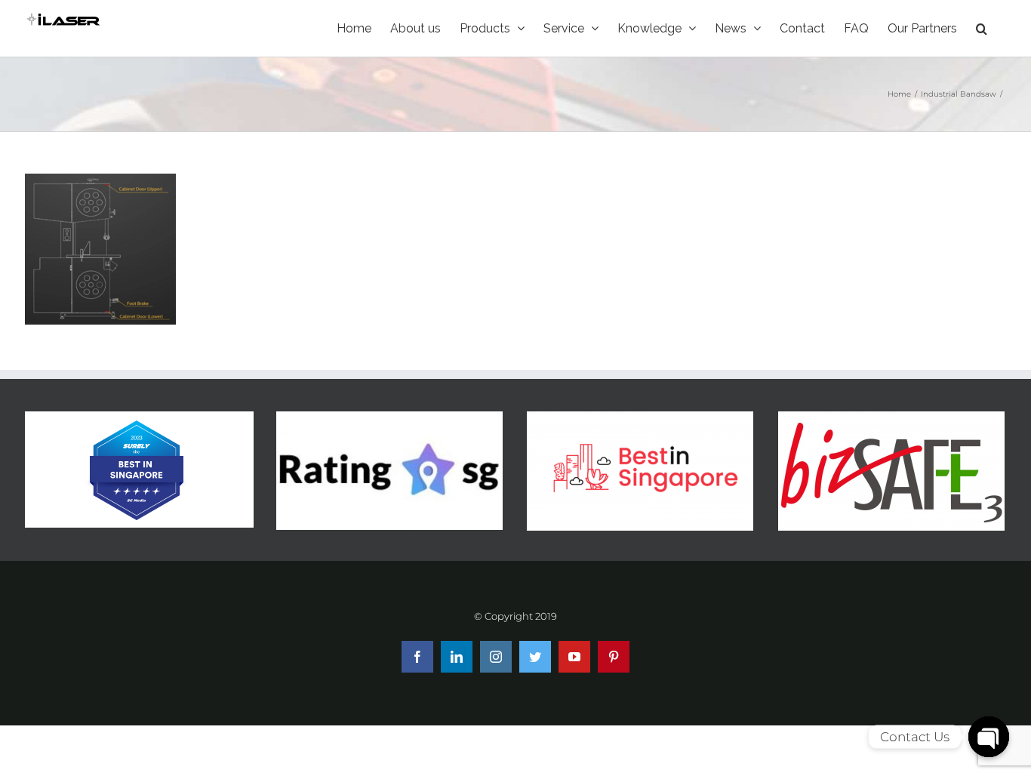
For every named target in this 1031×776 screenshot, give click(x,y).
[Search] (981, 28)
